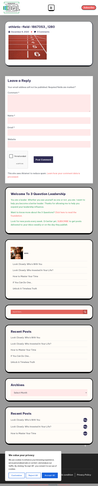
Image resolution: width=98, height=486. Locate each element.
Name (11, 115)
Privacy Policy (84, 475)
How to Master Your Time (25, 276)
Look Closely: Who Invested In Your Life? (33, 270)
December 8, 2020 (20, 32)
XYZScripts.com (64, 485)
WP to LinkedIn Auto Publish (38, 485)
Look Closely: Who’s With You (27, 264)
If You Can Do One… (22, 282)
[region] (33, 466)
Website (12, 139)
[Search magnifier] (85, 312)
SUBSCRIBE (63, 221)
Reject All (33, 475)
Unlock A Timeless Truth (25, 288)
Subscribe (89, 7)
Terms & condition (64, 475)
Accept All (50, 475)
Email (11, 127)
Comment (13, 92)
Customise (16, 475)
